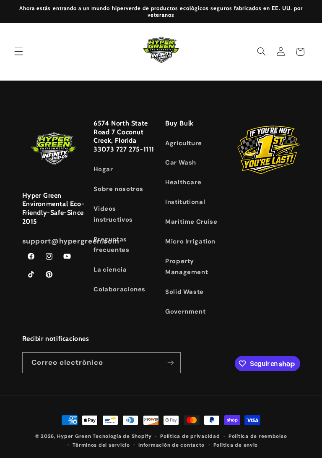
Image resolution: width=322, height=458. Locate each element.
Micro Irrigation (190, 241)
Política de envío (235, 445)
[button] (18, 51)
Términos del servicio (101, 445)
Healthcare (183, 182)
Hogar (103, 169)
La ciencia (110, 269)
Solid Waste (184, 292)
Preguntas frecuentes (111, 244)
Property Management (186, 266)
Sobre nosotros (118, 189)
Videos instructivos (113, 214)
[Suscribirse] (170, 362)
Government (185, 311)
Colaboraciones (119, 289)
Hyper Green (74, 436)
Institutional (185, 202)
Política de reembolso (258, 436)
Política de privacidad (190, 436)
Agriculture (183, 143)
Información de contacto (171, 445)
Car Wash (180, 162)
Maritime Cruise (191, 221)
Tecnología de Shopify (122, 436)
